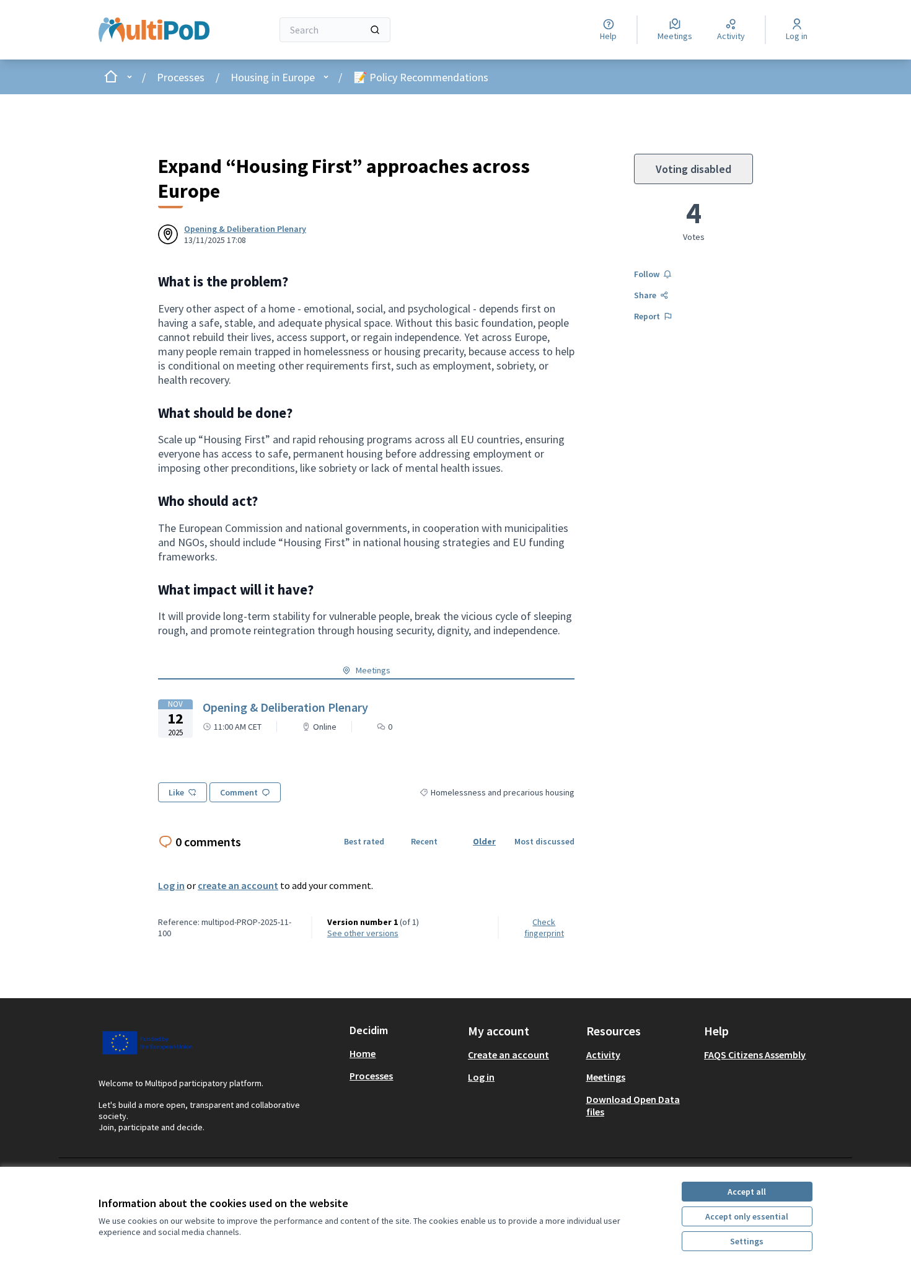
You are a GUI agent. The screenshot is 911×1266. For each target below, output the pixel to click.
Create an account (508, 1054)
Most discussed (544, 841)
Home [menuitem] (363, 1053)
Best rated (364, 841)
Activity (603, 1054)
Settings (747, 1241)
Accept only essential (746, 1216)
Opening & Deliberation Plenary (245, 228)
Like (176, 792)
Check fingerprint (544, 927)
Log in (171, 885)
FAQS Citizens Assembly (755, 1054)
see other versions (362, 933)
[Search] (375, 30)
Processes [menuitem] (371, 1075)
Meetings (605, 1077)
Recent (424, 841)
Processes (181, 77)
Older (484, 841)
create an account (238, 885)
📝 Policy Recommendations (420, 77)
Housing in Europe (273, 77)
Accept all (747, 1191)
